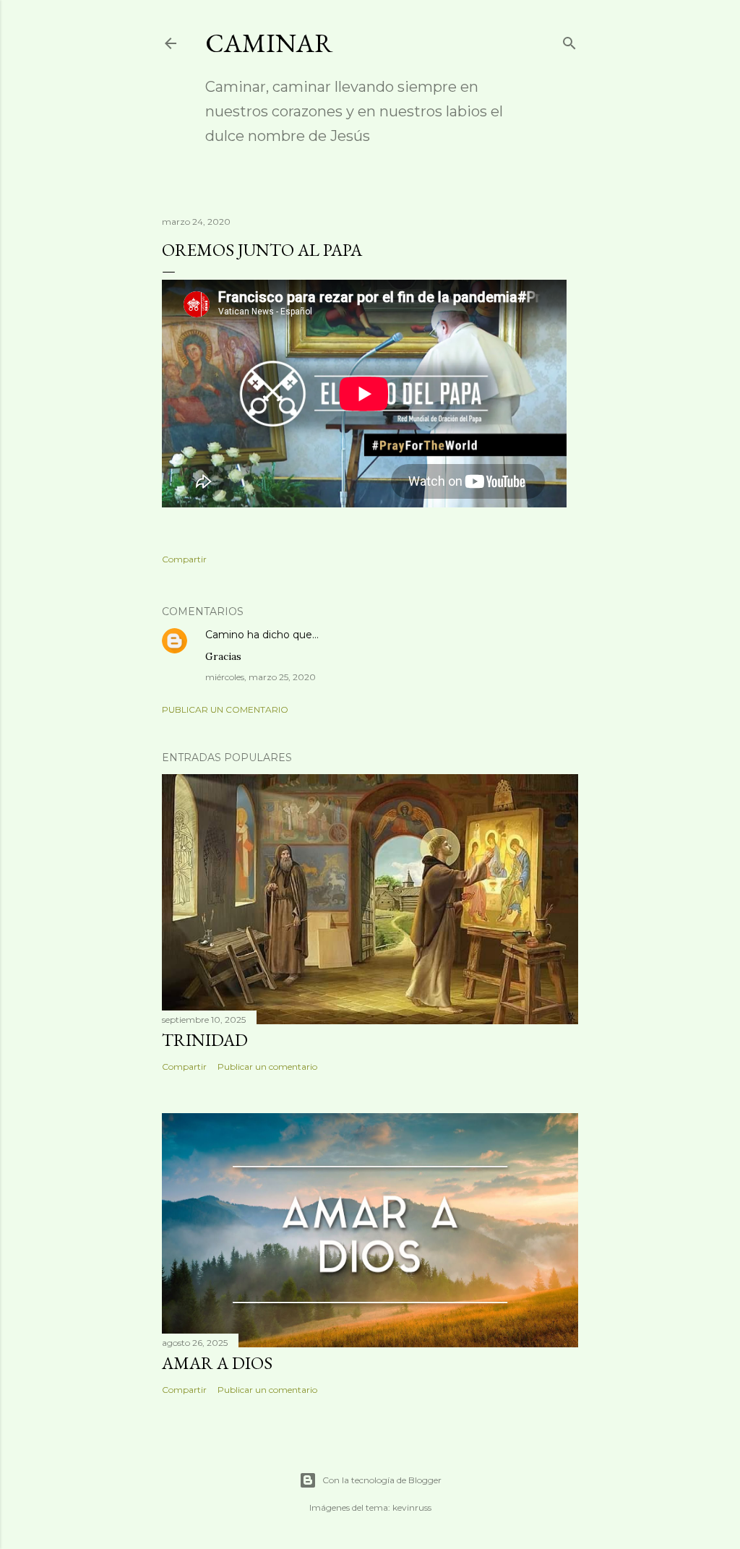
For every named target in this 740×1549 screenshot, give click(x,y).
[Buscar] (569, 40)
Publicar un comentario (225, 709)
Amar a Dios (217, 1363)
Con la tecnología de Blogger (382, 1480)
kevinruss (411, 1507)
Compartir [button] (184, 559)
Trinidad (205, 1040)
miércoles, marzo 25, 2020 (260, 676)
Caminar (269, 43)
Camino (224, 634)
